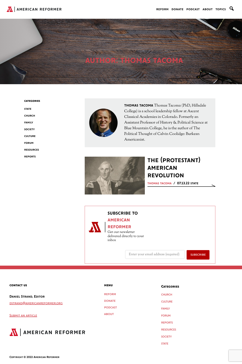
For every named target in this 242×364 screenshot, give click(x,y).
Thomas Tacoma (159, 183)
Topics (221, 9)
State (27, 109)
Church (29, 115)
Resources (31, 150)
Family (28, 122)
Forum (28, 143)
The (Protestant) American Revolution (173, 168)
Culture (30, 136)
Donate (177, 9)
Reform (162, 9)
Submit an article (23, 316)
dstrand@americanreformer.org (36, 303)
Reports (30, 156)
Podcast (193, 9)
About (207, 9)
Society (29, 129)
